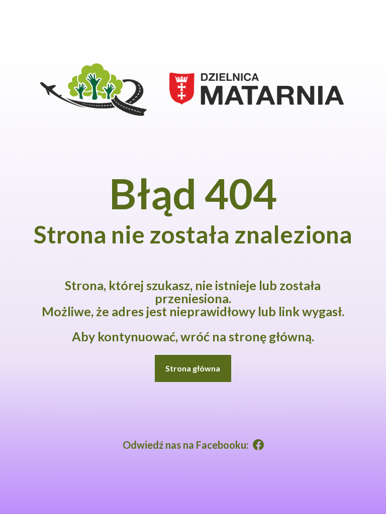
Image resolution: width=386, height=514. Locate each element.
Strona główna (192, 368)
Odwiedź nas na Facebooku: (186, 445)
